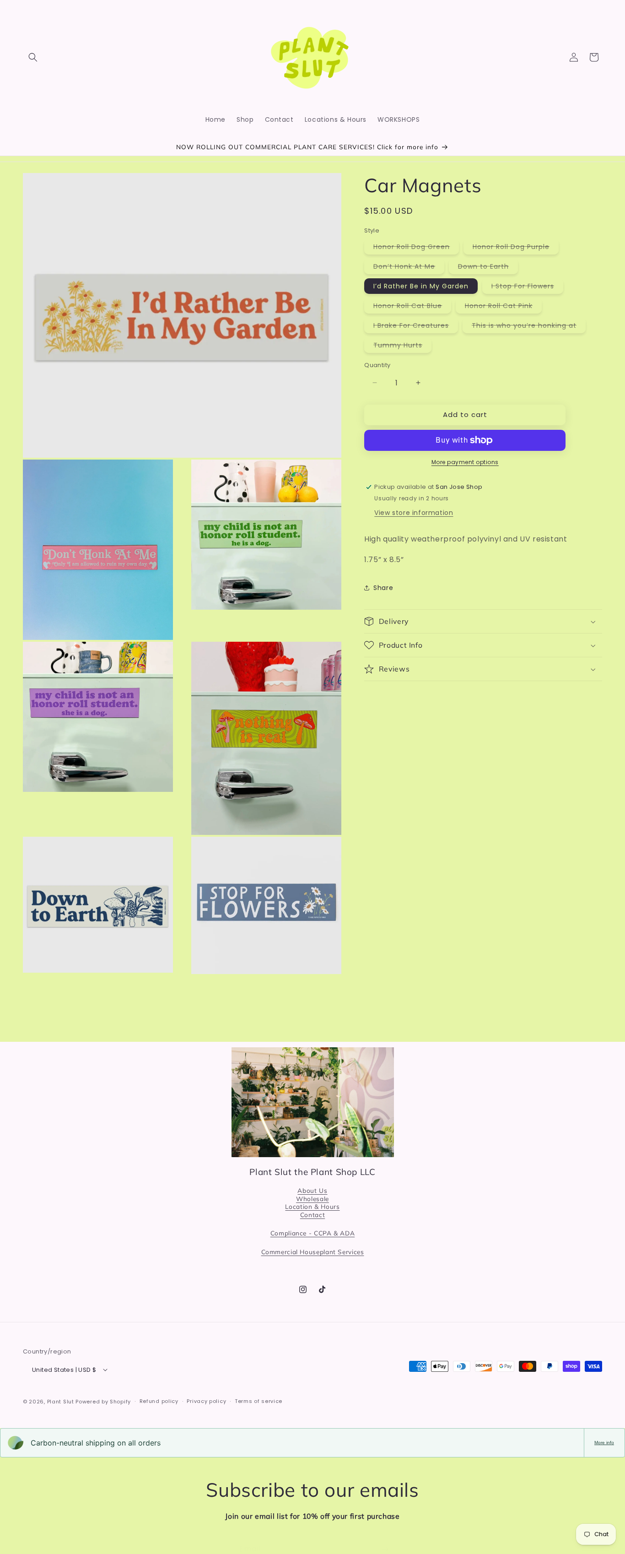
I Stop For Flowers (527, 287)
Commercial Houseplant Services (312, 1252)
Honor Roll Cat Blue (412, 307)
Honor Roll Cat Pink (503, 307)
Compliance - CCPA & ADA (312, 1233)
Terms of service (258, 1401)
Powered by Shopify (103, 1401)
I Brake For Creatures (415, 326)
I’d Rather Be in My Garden (421, 286)
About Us (312, 1190)
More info (604, 1442)
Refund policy (159, 1401)
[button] (33, 57)
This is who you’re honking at (529, 326)
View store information (413, 512)
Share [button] (383, 587)
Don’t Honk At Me (408, 267)
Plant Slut (60, 1401)
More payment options (465, 462)
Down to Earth (488, 267)
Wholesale (312, 1198)
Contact (312, 1214)
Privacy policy (206, 1401)
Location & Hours (312, 1206)
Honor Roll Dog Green (416, 248)
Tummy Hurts (402, 346)
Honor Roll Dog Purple (516, 248)
